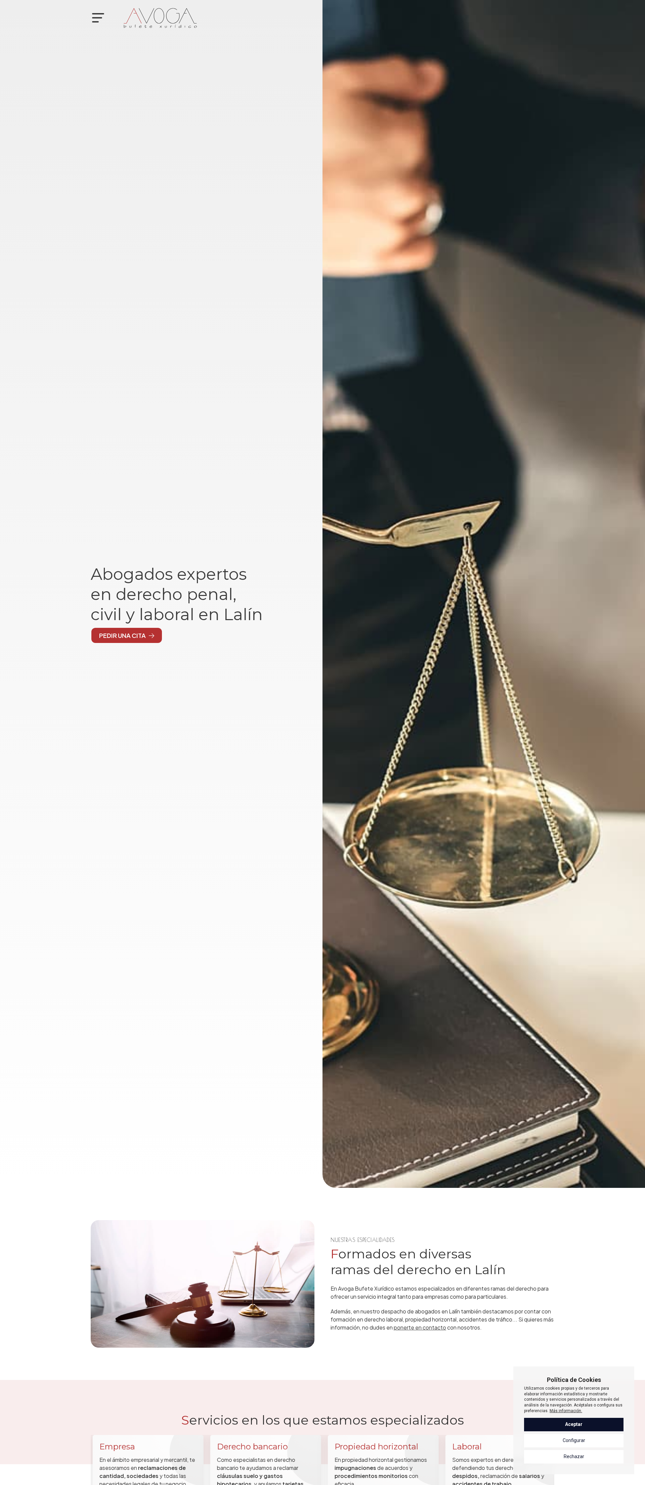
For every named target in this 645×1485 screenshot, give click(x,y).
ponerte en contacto (420, 1327)
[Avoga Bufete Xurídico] (160, 18)
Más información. (566, 1410)
